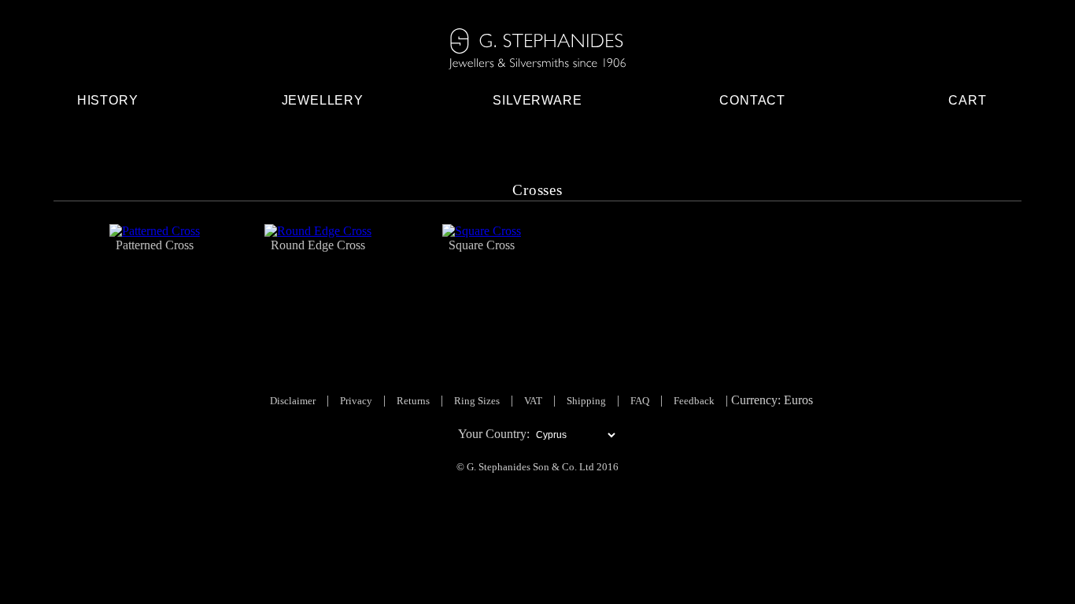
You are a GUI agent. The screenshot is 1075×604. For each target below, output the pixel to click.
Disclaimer (293, 401)
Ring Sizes (477, 401)
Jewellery (323, 100)
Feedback (694, 401)
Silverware (537, 100)
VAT (533, 401)
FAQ (639, 401)
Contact (752, 100)
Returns (413, 401)
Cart (967, 100)
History (108, 100)
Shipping (586, 401)
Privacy (356, 401)
